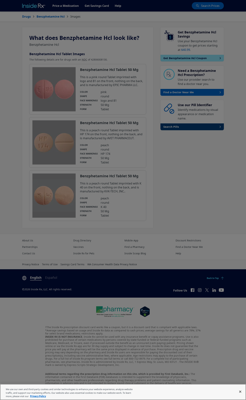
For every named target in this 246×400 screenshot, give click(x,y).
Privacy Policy (38, 396)
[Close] (240, 392)
